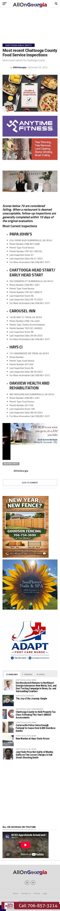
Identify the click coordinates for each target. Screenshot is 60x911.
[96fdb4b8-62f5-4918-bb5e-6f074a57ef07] (30, 608)
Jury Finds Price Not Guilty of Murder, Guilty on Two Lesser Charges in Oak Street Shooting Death (34, 754)
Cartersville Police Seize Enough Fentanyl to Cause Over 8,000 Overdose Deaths (35, 728)
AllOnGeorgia (19, 67)
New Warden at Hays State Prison (32, 738)
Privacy (37, 893)
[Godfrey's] (30, 159)
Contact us (26, 893)
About (15, 893)
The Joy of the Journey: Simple (31, 698)
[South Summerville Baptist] (30, 443)
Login (45, 893)
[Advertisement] (30, 792)
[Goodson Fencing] (26, 556)
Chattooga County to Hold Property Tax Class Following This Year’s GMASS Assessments (35, 714)
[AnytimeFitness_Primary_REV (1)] (30, 135)
